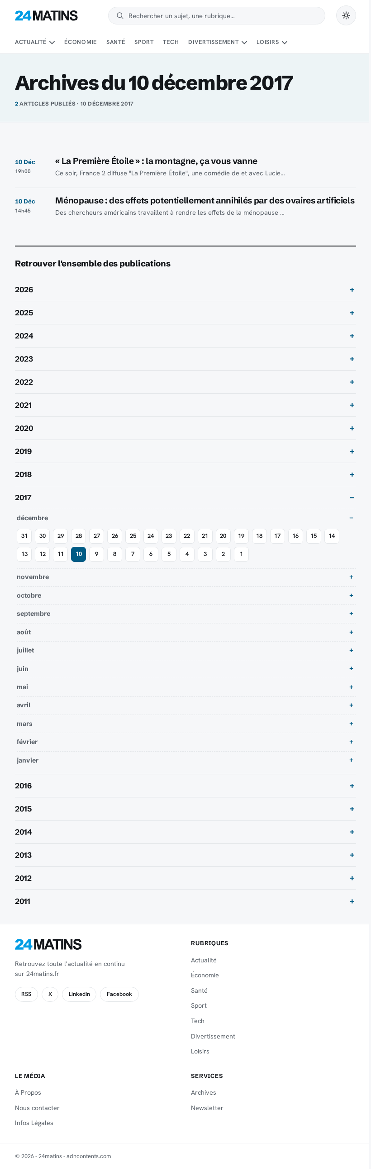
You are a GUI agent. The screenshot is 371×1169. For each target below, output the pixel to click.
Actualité (31, 42)
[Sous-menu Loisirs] (284, 42)
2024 (24, 345)
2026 (24, 299)
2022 (24, 391)
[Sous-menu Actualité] (52, 42)
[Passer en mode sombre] (346, 15)
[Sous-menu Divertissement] (244, 42)
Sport (144, 42)
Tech (171, 42)
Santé (115, 42)
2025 (24, 322)
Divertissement (213, 42)
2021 (23, 415)
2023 (24, 368)
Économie (80, 42)
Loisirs (268, 42)
